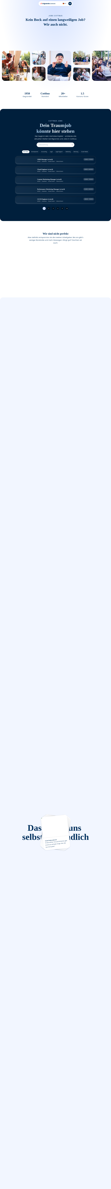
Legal (51, 151)
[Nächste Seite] (66, 208)
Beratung (76, 151)
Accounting (44, 151)
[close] (70, 4)
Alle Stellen (25, 151)
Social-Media (84, 151)
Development (34, 151)
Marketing (68, 151)
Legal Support (59, 151)
